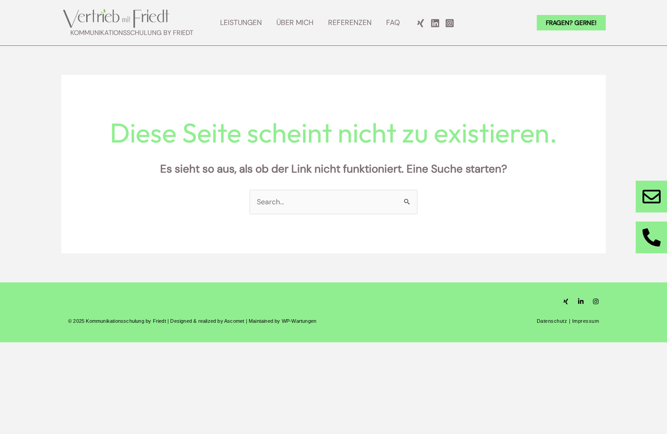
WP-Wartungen (299, 321)
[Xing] (420, 23)
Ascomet (234, 321)
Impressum (585, 321)
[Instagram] (449, 23)
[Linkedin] (435, 23)
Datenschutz (552, 321)
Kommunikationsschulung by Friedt (131, 33)
